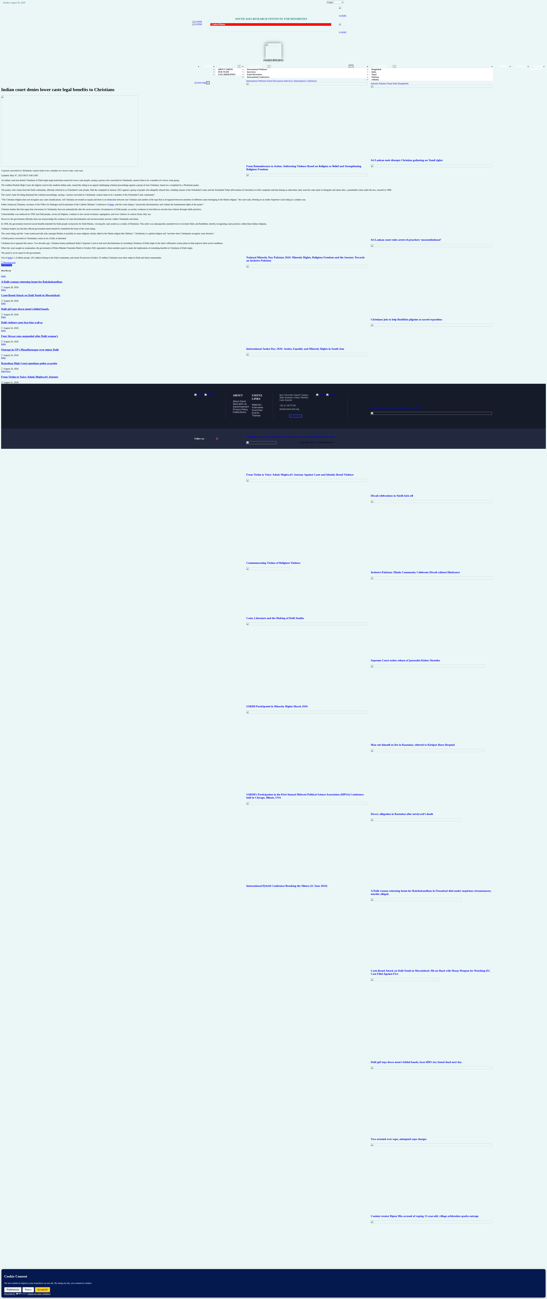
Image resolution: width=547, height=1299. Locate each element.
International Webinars (256, 81)
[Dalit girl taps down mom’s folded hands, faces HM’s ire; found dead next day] (405, 980)
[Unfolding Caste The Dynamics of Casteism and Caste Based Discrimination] (306, 355)
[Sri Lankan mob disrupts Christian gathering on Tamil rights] (431, 87)
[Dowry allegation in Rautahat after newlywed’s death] (428, 751)
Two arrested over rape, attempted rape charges (398, 1139)
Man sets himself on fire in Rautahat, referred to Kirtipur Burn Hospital (413, 744)
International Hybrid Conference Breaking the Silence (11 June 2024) (286, 885)
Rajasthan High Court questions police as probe (29, 363)
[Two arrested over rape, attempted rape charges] (431, 1068)
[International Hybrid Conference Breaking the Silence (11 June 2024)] (306, 804)
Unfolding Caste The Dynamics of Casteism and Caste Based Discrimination (290, 436)
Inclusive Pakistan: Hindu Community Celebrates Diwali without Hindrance (415, 572)
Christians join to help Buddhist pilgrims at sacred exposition (406, 319)
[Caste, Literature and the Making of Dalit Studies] (268, 569)
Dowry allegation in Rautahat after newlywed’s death (402, 813)
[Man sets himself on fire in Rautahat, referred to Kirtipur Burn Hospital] (428, 667)
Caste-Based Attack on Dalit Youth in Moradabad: (30, 295)
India (395, 83)
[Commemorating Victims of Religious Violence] (306, 481)
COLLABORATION (226, 74)
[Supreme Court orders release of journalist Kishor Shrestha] (431, 578)
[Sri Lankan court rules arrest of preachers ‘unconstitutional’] (431, 166)
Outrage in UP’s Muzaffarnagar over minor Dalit (30, 349)
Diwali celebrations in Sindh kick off (392, 495)
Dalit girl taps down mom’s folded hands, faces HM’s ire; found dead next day (416, 1062)
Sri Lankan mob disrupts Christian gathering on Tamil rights (407, 160)
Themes (503, 66)
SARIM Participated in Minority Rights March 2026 (277, 706)
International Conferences (258, 77)
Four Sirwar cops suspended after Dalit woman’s (29, 336)
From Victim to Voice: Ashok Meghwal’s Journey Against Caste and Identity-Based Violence (300, 474)
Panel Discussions (275, 81)
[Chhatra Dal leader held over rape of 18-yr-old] (431, 1222)
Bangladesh (403, 83)
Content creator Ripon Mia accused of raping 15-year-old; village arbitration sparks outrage (424, 1216)
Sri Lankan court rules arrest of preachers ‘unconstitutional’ (406, 239)
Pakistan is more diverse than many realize (396, 407)
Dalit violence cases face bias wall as (22, 322)
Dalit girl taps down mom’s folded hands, (25, 308)
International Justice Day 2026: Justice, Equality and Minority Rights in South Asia (295, 348)
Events (520, 66)
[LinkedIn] (217, 438)
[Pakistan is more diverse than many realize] (431, 326)
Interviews (289, 81)
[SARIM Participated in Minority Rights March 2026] (306, 624)
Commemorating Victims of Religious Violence (273, 562)
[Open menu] (239, 66)
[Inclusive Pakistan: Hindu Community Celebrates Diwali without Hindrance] (431, 502)
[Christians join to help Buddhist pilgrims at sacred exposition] (431, 246)
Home (207, 66)
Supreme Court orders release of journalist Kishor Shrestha (405, 660)
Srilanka (375, 80)
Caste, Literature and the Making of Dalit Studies (275, 618)
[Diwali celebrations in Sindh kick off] (431, 414)
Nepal (390, 83)
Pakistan (383, 83)
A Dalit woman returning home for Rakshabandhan (31, 281)
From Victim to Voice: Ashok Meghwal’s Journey (29, 376)
